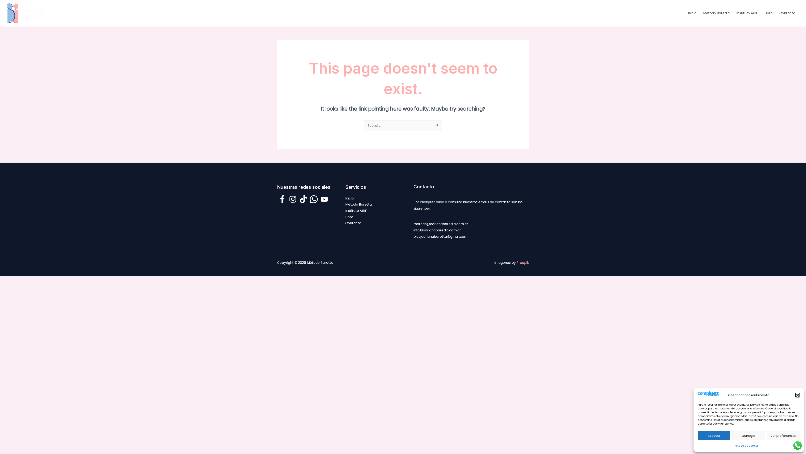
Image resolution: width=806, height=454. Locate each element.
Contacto (787, 13)
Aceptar (714, 435)
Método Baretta (716, 13)
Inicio (692, 13)
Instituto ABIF (747, 13)
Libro (769, 13)
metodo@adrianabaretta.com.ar (440, 224)
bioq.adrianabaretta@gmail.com (440, 236)
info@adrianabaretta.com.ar (437, 230)
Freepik (523, 262)
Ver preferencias (783, 435)
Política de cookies (747, 445)
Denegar (748, 435)
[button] (798, 395)
